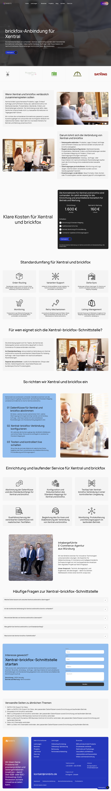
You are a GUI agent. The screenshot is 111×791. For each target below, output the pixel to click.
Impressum (37, 781)
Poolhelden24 (79, 781)
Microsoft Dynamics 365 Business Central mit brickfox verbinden (31, 716)
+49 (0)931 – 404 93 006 (73, 766)
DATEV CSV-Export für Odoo (17, 707)
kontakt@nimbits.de (45, 774)
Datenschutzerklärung (49, 781)
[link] (104, 3)
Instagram (69, 774)
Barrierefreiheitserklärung (65, 781)
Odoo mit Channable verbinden (18, 722)
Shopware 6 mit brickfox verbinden (20, 711)
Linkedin (75, 774)
